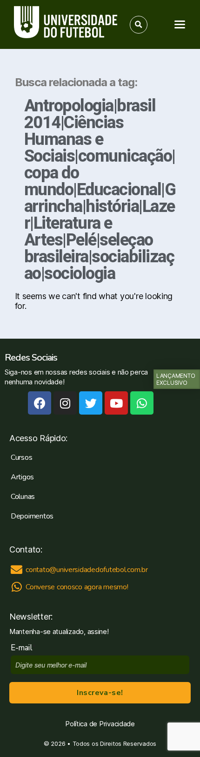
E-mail (23, 647)
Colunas (23, 496)
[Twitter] (90, 403)
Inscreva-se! (100, 693)
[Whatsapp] (141, 403)
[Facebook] (39, 403)
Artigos (22, 477)
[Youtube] (116, 403)
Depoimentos (32, 516)
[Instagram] (65, 403)
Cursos (21, 457)
